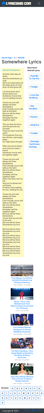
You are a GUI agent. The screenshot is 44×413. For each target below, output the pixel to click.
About (39, 410)
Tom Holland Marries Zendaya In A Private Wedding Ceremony (22, 329)
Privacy (27, 410)
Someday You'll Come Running (34, 144)
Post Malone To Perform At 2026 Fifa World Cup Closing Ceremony (22, 280)
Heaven (34, 117)
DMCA (34, 410)
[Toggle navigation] (39, 3)
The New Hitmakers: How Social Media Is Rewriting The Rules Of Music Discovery (22, 354)
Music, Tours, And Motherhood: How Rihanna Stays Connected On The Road (22, 304)
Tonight (34, 87)
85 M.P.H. (35, 125)
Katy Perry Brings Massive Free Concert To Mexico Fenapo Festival (22, 378)
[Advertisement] (22, 30)
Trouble (34, 133)
